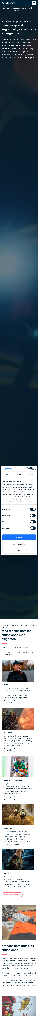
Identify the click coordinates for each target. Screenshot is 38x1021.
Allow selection (19, 544)
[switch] (33, 515)
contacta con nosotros (11, 895)
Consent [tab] (7, 474)
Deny (19, 550)
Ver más (9, 702)
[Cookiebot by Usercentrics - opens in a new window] (27, 468)
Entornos (9, 8)
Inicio (3, 8)
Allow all (19, 537)
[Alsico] (8, 3)
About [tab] (31, 474)
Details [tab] (19, 474)
